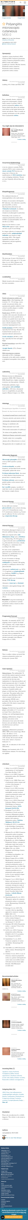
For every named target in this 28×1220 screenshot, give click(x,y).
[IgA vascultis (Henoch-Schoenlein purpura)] (6, 132)
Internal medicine (5, 1158)
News (2, 1184)
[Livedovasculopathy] (6, 1024)
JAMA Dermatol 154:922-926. (13, 807)
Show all (4, 1102)
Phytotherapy (4, 1165)
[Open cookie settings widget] (3, 1217)
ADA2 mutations (17, 175)
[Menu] (24, 2)
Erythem (3, 1199)
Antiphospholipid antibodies (10, 1094)
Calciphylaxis (6, 1073)
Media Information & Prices (7, 1195)
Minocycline (6, 226)
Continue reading (21, 139)
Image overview (6, 18)
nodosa (17, 105)
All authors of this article (8, 40)
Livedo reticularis (7, 337)
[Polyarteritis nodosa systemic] (6, 982)
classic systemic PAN (8, 171)
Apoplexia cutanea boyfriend (10, 1071)
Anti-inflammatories (15, 1092)
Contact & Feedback (6, 1192)
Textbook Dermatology (6, 1172)
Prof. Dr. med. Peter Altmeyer (13, 1138)
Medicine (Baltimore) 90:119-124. (14, 821)
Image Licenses (5, 1193)
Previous (3, 10)
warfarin (5, 588)
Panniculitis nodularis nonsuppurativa (13, 1079)
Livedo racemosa (7, 328)
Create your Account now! (13, 1217)
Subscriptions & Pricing (6, 1187)
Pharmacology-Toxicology (7, 1163)
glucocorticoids (6, 508)
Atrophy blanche (7, 348)
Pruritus (3, 1204)
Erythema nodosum (8, 480)
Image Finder (21, 18)
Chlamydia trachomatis (9, 209)
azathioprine (6, 562)
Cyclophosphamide (13, 1100)
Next (24, 10)
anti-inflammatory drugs (11, 536)
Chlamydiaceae (19, 1096)
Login (10, 1185)
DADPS (13, 573)
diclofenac (22, 537)
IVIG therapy (11, 580)
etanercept (12, 583)
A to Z (8, 1150)
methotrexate (14, 569)
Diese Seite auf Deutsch (8, 1174)
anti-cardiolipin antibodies (11, 388)
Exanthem (3, 1203)
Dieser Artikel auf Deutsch (9, 44)
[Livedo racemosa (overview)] (6, 1051)
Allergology (4, 1150)
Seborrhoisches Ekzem (6, 1206)
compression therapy (11, 516)
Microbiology (4, 1160)
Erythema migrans (5, 1201)
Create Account (5, 1185)
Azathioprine (11, 1096)
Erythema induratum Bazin (10, 473)
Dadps (21, 1100)
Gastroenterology (5, 1157)
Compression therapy (8, 1098)
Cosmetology (4, 1152)
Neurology (3, 1161)
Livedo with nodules (8, 1077)
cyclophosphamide (18, 571)
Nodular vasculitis (19, 1077)
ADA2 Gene (5, 1092)
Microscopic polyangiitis (9, 459)
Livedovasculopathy (8, 466)
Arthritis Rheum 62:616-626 (13, 894)
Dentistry (3, 1153)
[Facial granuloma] (6, 997)
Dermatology (4, 1155)
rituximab (21, 583)
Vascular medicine (5, 1166)
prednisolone (21, 541)
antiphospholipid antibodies (12, 234)
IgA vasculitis (6, 487)
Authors (3, 1188)
